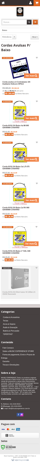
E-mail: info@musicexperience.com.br (16, 408)
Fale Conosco (8, 348)
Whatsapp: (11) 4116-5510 (12, 406)
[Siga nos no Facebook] (18, 415)
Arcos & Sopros (9, 324)
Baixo (4, 30)
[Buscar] (29, 22)
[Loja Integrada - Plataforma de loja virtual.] (20, 460)
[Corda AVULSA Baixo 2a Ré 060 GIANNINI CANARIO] (20, 200)
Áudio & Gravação (10, 327)
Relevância (6, 37)
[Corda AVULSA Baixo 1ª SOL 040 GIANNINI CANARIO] (20, 244)
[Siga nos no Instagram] (21, 415)
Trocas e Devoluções (11, 365)
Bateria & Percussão (11, 331)
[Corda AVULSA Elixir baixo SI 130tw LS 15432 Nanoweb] (20, 282)
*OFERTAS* (8, 334)
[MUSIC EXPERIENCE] (20, 11)
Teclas (5, 321)
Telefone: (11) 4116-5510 (11, 404)
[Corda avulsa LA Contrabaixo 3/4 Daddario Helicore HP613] (20, 76)
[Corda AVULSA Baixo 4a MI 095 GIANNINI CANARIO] (20, 118)
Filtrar (34, 37)
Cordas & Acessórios (11, 317)
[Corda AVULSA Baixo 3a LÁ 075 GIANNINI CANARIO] (20, 159)
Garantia (6, 361)
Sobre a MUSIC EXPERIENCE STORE (18, 351)
